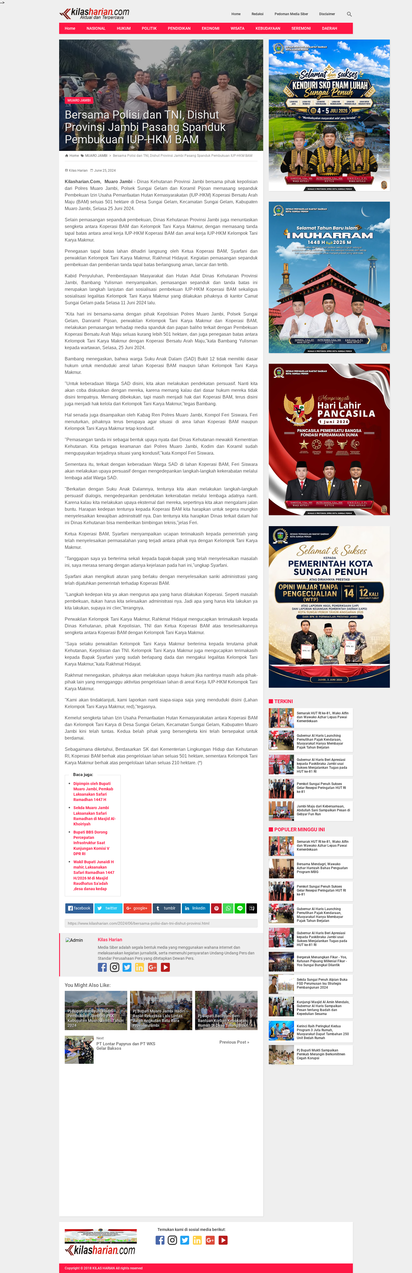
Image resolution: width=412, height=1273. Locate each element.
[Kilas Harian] (100, 1254)
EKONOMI (210, 28)
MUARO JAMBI (79, 100)
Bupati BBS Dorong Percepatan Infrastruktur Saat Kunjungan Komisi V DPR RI (91, 843)
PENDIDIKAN (179, 28)
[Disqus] (161, 1139)
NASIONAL (96, 28)
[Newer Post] (73, 1040)
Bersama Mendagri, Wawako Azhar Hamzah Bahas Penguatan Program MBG (322, 868)
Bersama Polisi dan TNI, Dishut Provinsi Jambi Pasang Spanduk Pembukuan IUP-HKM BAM (145, 127)
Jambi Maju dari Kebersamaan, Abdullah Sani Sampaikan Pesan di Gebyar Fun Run (323, 810)
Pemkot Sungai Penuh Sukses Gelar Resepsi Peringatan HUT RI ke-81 (321, 788)
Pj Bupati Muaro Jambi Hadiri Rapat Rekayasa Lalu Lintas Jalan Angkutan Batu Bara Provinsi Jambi (159, 1018)
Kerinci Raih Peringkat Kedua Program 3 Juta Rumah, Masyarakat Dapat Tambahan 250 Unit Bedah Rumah (323, 1032)
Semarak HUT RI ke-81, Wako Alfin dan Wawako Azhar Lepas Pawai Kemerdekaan (323, 717)
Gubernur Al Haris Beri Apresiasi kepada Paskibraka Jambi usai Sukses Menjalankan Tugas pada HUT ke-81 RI (322, 766)
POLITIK (149, 28)
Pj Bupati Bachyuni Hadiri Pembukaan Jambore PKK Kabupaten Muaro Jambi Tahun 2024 (96, 1018)
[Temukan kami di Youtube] (165, 967)
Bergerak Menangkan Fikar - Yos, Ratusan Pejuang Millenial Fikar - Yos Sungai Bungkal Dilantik (322, 961)
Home (236, 14)
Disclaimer (327, 14)
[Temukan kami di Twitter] (127, 967)
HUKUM (124, 28)
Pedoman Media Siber (291, 14)
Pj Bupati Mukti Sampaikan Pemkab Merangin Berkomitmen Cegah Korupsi (321, 1054)
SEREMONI (301, 28)
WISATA (237, 28)
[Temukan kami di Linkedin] (139, 967)
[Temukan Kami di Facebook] (102, 967)
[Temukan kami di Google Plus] (152, 967)
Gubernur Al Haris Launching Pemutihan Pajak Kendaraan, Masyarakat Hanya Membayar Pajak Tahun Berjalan (320, 741)
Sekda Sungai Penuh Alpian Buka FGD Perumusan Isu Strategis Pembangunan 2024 (322, 983)
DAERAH (329, 28)
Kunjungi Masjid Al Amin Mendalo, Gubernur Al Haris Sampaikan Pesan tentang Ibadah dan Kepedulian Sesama (323, 1008)
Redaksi (257, 14)
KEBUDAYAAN (268, 28)
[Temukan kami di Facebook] (160, 1240)
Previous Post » (234, 1042)
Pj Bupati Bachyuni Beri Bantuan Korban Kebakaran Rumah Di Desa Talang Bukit (223, 1021)
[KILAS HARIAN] (103, 13)
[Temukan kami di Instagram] (114, 967)
